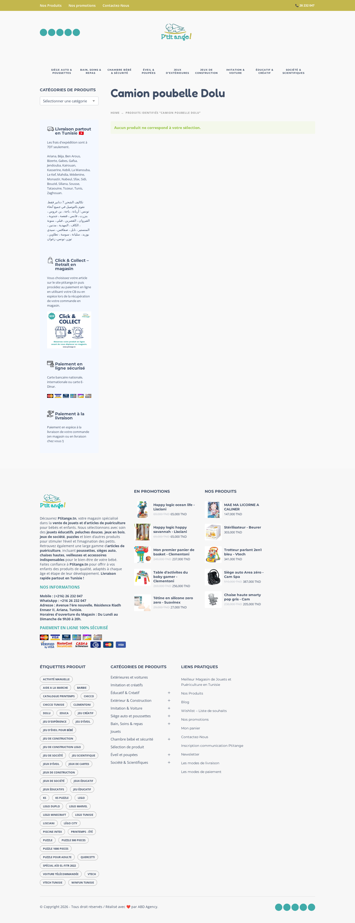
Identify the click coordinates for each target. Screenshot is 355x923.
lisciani (49, 823)
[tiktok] (76, 32)
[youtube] (68, 32)
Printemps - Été (82, 831)
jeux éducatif (83, 781)
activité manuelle (56, 679)
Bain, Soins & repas (127, 723)
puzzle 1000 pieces (55, 848)
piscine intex (52, 831)
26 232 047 (306, 5)
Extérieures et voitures (129, 677)
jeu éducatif (82, 789)
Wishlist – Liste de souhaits (204, 711)
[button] (284, 32)
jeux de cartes (79, 764)
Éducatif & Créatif (125, 692)
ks (44, 798)
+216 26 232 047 (73, 600)
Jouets (116, 731)
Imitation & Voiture (126, 708)
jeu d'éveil (83, 721)
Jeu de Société (53, 755)
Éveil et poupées (124, 754)
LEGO (81, 798)
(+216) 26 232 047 (68, 596)
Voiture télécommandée (60, 874)
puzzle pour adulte (57, 857)
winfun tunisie (82, 882)
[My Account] (298, 32)
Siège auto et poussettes (131, 716)
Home (115, 112)
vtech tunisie (52, 882)
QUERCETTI (88, 857)
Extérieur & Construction (131, 700)
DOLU (46, 713)
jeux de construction (59, 772)
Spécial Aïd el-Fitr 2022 (59, 865)
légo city (70, 823)
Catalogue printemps (59, 696)
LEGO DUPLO (51, 806)
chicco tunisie (53, 704)
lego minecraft (54, 815)
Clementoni (82, 704)
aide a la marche (55, 687)
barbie (81, 687)
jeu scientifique (83, 755)
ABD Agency (147, 906)
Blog (185, 702)
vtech (92, 874)
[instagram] (51, 32)
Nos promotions (82, 5)
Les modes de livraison (200, 763)
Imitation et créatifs (127, 685)
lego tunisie (84, 815)
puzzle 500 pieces (73, 840)
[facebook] (43, 32)
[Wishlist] (271, 32)
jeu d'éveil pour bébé (58, 730)
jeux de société (53, 781)
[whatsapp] (60, 32)
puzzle (47, 840)
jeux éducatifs (53, 789)
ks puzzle (62, 798)
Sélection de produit (127, 747)
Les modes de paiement (201, 772)
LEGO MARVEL (78, 806)
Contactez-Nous (116, 5)
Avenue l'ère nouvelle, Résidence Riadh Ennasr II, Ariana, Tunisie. (80, 607)
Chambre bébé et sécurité (132, 739)
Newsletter (190, 754)
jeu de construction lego (62, 747)
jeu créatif (85, 713)
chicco (89, 696)
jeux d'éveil (51, 764)
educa (64, 713)
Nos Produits (51, 5)
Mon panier (190, 728)
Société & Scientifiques (129, 762)
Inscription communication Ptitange (212, 745)
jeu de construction (58, 738)
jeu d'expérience (54, 721)
